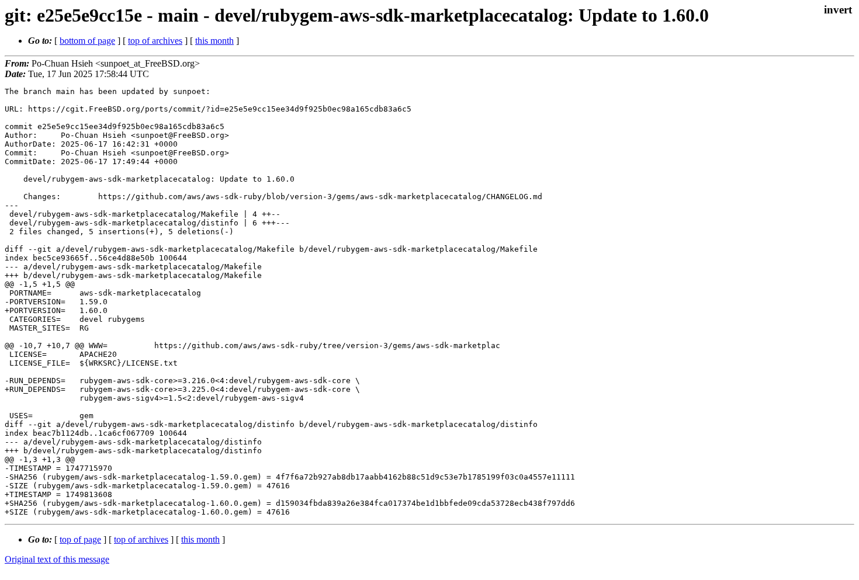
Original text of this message (57, 559)
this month (214, 41)
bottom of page (87, 41)
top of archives (155, 41)
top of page (80, 539)
